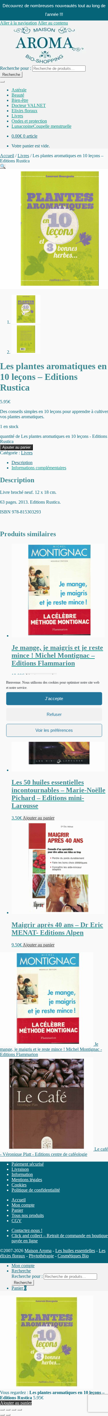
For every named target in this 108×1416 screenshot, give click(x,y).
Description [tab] (22, 462)
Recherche (11, 74)
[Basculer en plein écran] (8, 1410)
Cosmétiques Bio (73, 1255)
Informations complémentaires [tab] (39, 467)
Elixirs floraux (24, 110)
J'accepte (54, 698)
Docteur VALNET (29, 105)
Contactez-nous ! (27, 1230)
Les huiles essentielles (75, 1250)
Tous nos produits (28, 1215)
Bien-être (20, 100)
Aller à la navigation (18, 22)
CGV (17, 1220)
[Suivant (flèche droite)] (8, 1415)
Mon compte (23, 1205)
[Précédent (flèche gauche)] (2, 1415)
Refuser (54, 714)
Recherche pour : (15, 68)
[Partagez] (14, 1410)
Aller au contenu (53, 22)
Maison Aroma (38, 1250)
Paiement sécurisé (28, 1164)
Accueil (7, 155)
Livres (17, 115)
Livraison (20, 1169)
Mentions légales (27, 1179)
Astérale (19, 89)
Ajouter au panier (16, 447)
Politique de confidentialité (36, 1190)
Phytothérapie (41, 1255)
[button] (3, 166)
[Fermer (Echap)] (19, 1410)
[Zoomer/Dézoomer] (2, 1410)
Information (22, 1174)
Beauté (18, 95)
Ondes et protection (29, 121)
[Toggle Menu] (2, 81)
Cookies (19, 1184)
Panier (17, 1210)
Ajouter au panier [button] (38, 817)
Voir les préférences (54, 730)
